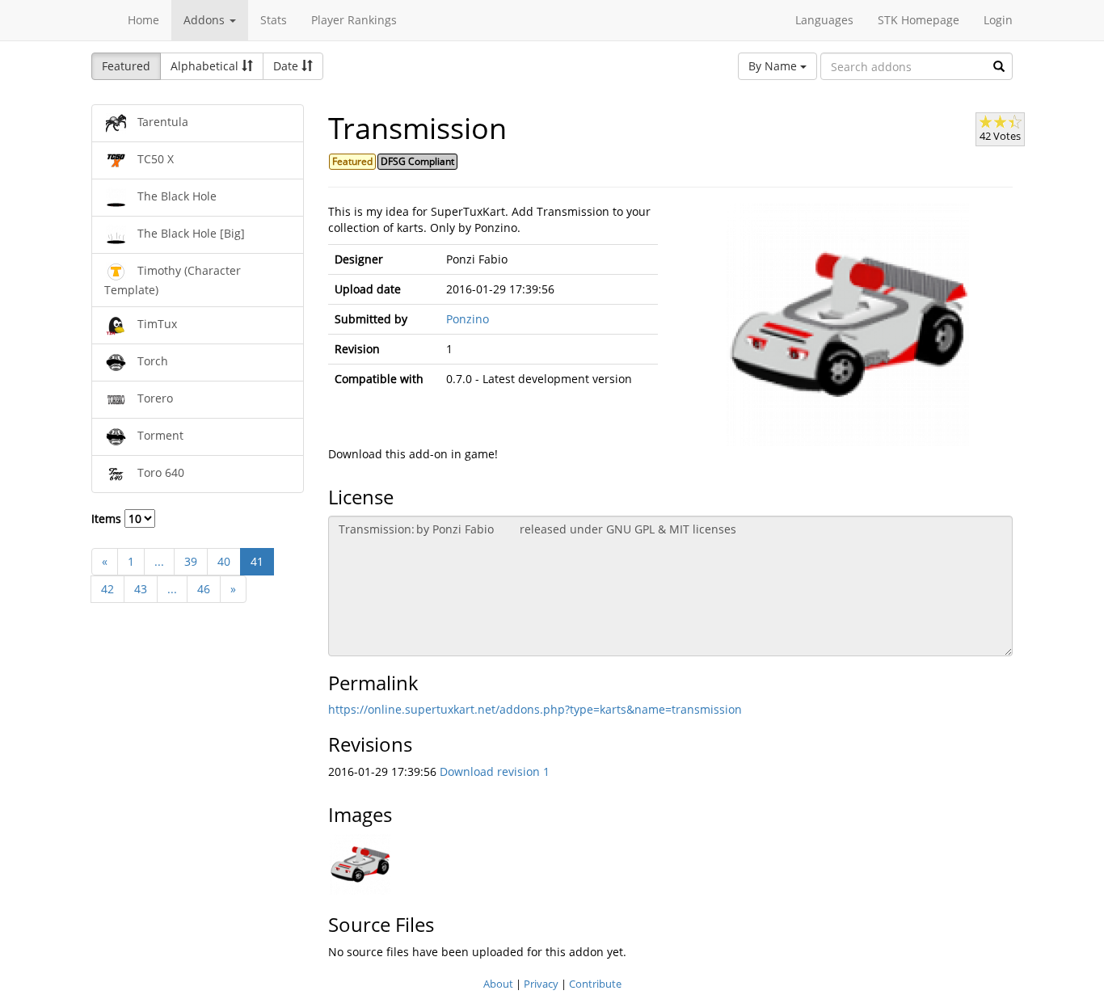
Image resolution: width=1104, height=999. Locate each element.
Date (287, 66)
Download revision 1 (495, 771)
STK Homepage (918, 19)
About (498, 983)
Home (143, 19)
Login (998, 19)
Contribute (595, 983)
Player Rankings (354, 19)
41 (257, 561)
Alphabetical (206, 66)
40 (223, 561)
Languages (824, 19)
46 (203, 588)
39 (190, 561)
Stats (273, 19)
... (159, 561)
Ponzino (467, 319)
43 (140, 588)
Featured (126, 66)
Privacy (541, 983)
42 (107, 588)
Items (107, 518)
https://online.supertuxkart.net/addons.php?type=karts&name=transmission (535, 709)
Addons (205, 19)
